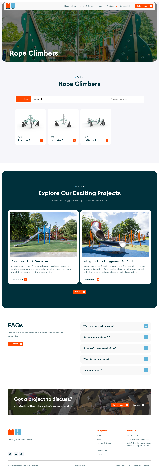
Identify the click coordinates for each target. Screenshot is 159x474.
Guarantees (147, 465)
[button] (100, 6)
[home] (10, 6)
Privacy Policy (120, 465)
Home (66, 6)
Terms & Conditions (134, 465)
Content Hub (125, 6)
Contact (100, 454)
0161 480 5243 (133, 435)
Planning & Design (86, 6)
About (74, 6)
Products (111, 6)
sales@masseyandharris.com (139, 439)
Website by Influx (79, 465)
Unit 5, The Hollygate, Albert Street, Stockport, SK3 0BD (139, 444)
